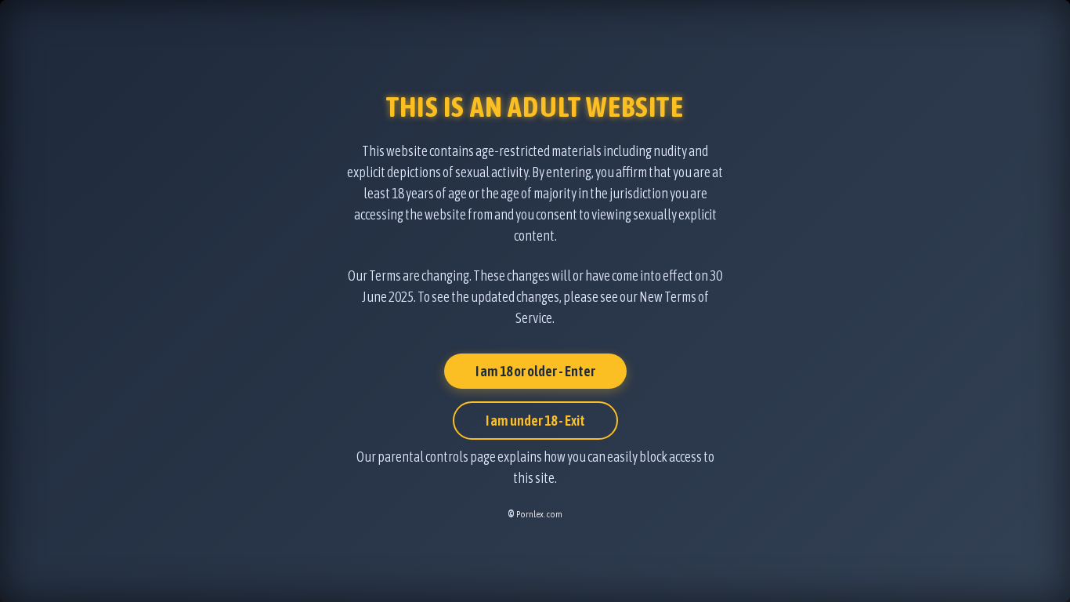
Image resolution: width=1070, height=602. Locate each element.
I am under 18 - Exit (535, 420)
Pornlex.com (539, 514)
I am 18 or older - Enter (535, 371)
